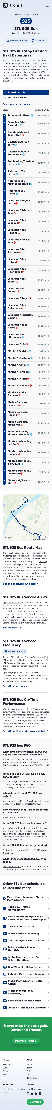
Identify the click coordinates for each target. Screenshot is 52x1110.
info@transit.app (34, 1089)
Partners (8, 1084)
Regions (6, 1064)
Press (5, 1071)
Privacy (30, 1074)
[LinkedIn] (40, 1093)
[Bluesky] (32, 1093)
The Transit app (32, 614)
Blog (5, 1067)
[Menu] (47, 5)
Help (5, 1074)
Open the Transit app (12, 602)
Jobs (29, 1071)
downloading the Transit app (26, 787)
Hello (6, 1059)
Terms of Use (32, 1078)
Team (29, 1067)
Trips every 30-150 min (19, 41)
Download (35, 1101)
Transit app (43, 678)
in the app (42, 801)
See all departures (14, 686)
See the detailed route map (19, 583)
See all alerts (11, 627)
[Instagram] (28, 1093)
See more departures (15, 104)
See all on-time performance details (24, 731)
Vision (29, 1064)
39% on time (40, 41)
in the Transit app (25, 831)
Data (5, 1092)
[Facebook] (36, 1093)
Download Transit (24, 1040)
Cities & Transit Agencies (14, 1089)
